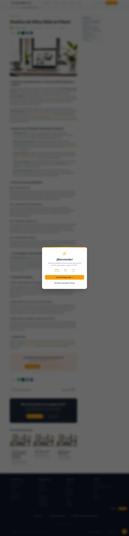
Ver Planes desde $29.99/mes (64, 283)
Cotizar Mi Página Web (63, 277)
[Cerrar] (84, 250)
